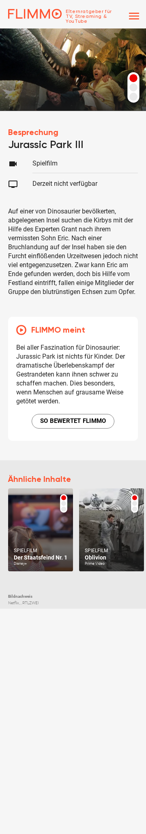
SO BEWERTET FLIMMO (73, 421)
